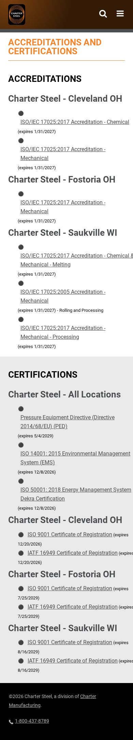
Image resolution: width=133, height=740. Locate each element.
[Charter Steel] (16, 14)
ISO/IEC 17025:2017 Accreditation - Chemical (74, 122)
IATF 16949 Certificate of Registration (73, 553)
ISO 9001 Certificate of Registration (70, 534)
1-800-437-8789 (32, 721)
